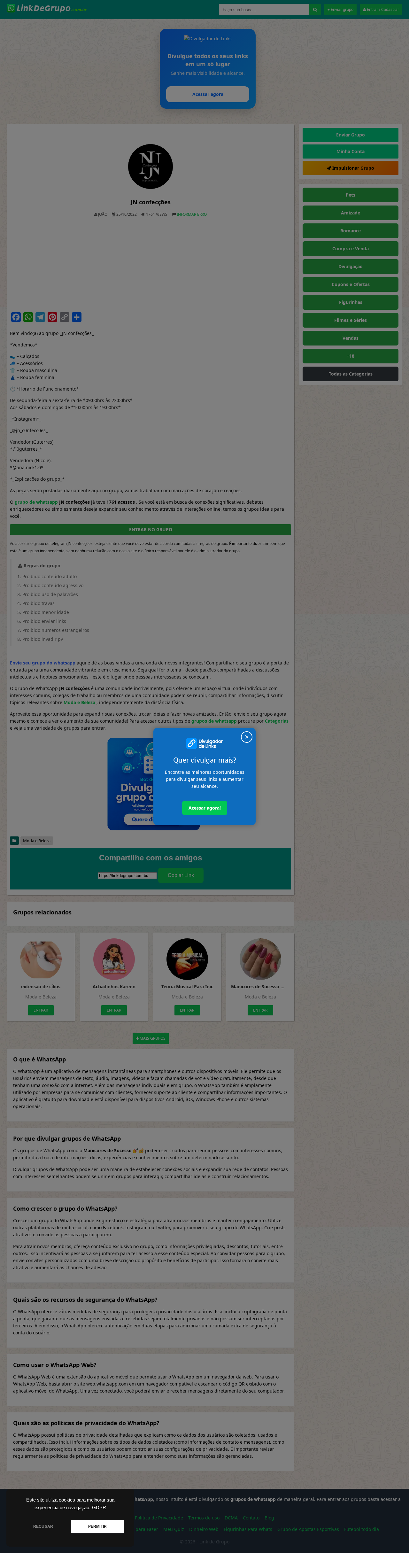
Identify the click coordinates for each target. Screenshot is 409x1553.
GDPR (99, 1507)
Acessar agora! (205, 808)
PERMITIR (97, 1526)
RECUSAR (43, 1526)
